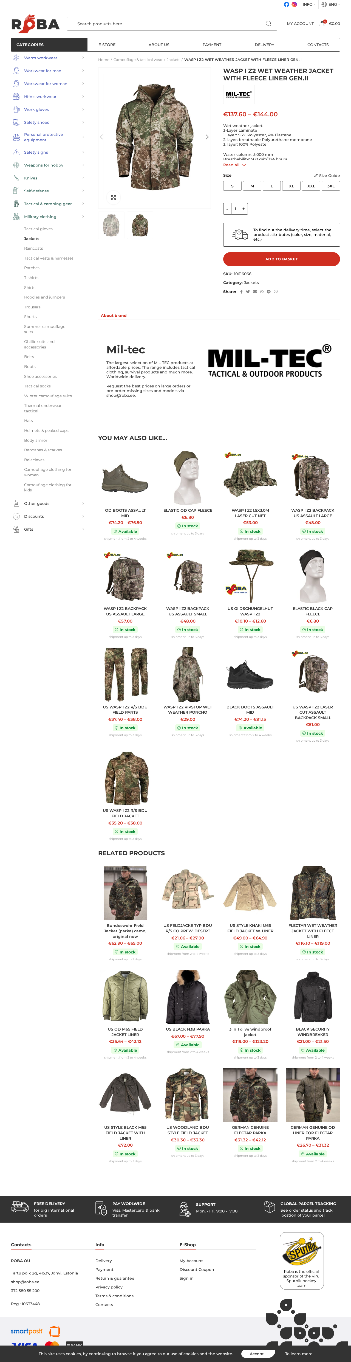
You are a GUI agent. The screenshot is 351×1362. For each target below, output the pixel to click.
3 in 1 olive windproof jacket (250, 1032)
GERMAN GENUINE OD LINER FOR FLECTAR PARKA (313, 1133)
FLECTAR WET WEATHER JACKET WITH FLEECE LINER (312, 931)
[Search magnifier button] (269, 24)
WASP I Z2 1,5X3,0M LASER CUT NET (250, 513)
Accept (257, 1353)
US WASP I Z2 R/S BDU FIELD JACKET (125, 813)
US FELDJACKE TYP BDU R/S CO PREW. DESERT (187, 928)
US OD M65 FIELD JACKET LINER (125, 1032)
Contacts (104, 1304)
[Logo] (35, 23)
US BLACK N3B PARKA (188, 1029)
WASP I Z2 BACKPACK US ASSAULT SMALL (187, 611)
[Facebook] (286, 4)
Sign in (187, 1278)
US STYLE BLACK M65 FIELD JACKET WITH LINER (125, 1133)
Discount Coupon (197, 1269)
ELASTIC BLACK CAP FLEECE (313, 611)
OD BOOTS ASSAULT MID (125, 513)
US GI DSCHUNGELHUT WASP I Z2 (250, 611)
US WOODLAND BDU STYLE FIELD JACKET (187, 1130)
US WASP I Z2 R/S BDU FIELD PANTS (125, 710)
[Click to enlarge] (113, 197)
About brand (114, 315)
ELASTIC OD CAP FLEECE (187, 510)
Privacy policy (109, 1287)
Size (227, 175)
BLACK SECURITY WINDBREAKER (313, 1032)
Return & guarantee (114, 1278)
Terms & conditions (114, 1295)
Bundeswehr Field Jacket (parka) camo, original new (125, 931)
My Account (191, 1260)
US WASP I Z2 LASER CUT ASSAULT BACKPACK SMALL (313, 712)
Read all (231, 164)
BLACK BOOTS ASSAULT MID (250, 710)
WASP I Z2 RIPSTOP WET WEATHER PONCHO (187, 710)
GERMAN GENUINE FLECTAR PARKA (250, 1130)
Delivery (103, 1260)
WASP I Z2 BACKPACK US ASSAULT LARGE (312, 513)
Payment (104, 1269)
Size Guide (329, 175)
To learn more (299, 1353)
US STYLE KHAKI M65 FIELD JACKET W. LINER (250, 928)
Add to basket (281, 259)
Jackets (251, 282)
